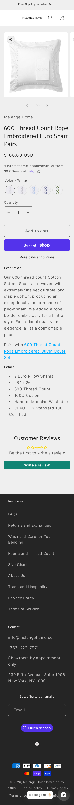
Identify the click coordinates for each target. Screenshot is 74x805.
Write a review (37, 465)
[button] (10, 18)
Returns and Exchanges (29, 525)
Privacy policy (57, 788)
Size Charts (18, 564)
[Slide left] (26, 105)
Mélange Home (34, 782)
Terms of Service (23, 609)
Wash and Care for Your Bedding (30, 539)
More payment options (37, 257)
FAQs (12, 514)
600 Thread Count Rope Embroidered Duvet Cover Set (35, 351)
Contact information (54, 795)
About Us (16, 575)
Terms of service (22, 795)
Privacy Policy (21, 598)
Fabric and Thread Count (31, 553)
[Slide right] (47, 105)
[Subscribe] (60, 710)
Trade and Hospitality (28, 587)
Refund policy (32, 788)
